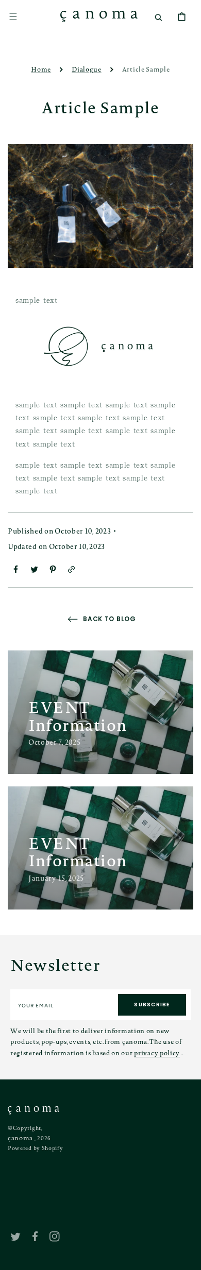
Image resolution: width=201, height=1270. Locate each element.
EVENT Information (77, 715)
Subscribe (152, 1004)
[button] (13, 16)
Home (41, 69)
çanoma (20, 1137)
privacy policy (157, 1052)
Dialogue (87, 69)
